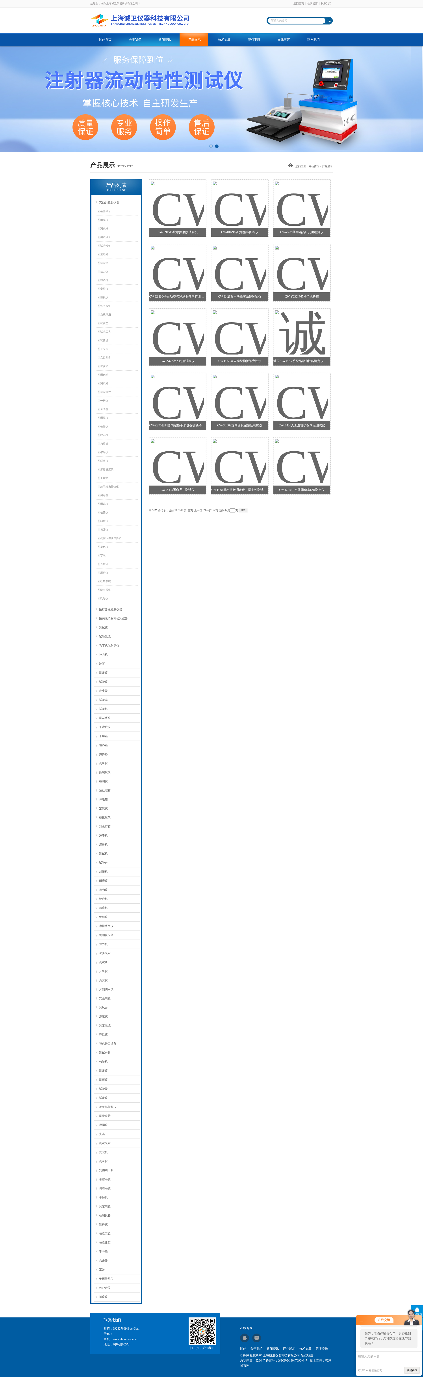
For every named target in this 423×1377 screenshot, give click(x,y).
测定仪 (103, 672)
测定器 (104, 495)
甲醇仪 (103, 917)
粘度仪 (104, 521)
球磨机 (103, 908)
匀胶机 (103, 1061)
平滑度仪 (105, 727)
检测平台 (105, 211)
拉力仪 (104, 271)
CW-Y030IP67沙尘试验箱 (302, 296)
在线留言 (312, 3)
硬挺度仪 (105, 817)
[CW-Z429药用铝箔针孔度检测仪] (301, 198)
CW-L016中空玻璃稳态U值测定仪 (302, 490)
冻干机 (103, 835)
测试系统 (105, 718)
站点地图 (307, 1355)
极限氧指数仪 (107, 1107)
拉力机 (103, 654)
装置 (102, 663)
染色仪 (104, 546)
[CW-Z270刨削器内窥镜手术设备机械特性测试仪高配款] (177, 391)
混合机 (103, 898)
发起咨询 (412, 1370)
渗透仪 (103, 1016)
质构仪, (103, 889)
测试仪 (103, 627)
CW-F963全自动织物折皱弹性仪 (239, 361)
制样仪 (103, 1224)
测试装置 (105, 1143)
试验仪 (103, 681)
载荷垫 (104, 323)
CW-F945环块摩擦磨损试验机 (178, 232)
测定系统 (105, 1025)
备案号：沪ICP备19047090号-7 (286, 1360)
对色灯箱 (105, 826)
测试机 (103, 853)
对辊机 (103, 871)
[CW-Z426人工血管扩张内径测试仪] (301, 391)
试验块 (104, 366)
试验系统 (105, 636)
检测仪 (103, 781)
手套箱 (103, 1251)
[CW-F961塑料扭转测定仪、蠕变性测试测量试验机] (239, 456)
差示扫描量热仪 (109, 486)
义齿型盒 (105, 357)
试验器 (103, 1088)
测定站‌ (104, 374)
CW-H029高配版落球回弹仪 (239, 232)
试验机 (103, 709)
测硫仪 (104, 219)
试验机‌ (104, 340)
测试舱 (103, 962)
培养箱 (103, 745)
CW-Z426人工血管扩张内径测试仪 (302, 425)
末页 (215, 510)
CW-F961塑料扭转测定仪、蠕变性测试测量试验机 (239, 490)
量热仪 (104, 288)
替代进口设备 (107, 1043)
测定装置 (105, 1206)
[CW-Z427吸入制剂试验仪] (177, 327)
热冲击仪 (105, 1287)
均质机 (104, 443)
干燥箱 (103, 736)
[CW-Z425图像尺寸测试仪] (177, 456)
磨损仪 (104, 297)
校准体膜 (105, 1242)
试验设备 (105, 245)
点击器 (103, 1260)
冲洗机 (104, 280)
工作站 (104, 478)
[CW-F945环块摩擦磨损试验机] (177, 198)
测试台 (103, 1007)
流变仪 (103, 980)
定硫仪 (103, 808)
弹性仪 (103, 1034)
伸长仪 (104, 400)
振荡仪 (104, 529)
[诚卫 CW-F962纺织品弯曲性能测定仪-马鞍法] (301, 327)
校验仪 (104, 512)
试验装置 (105, 953)
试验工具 (105, 331)
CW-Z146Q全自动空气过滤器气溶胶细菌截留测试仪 (177, 296)
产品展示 (194, 39)
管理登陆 (321, 1348)
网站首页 (105, 39)
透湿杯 (104, 254)
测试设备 (105, 237)
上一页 (198, 510)
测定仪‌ (103, 1070)
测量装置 (105, 1116)
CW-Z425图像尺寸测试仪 (178, 490)
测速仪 (103, 1161)
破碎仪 (104, 452)
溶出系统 (105, 589)
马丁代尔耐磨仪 (109, 645)
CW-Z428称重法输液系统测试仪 (239, 296)
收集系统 (105, 581)
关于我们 (135, 39)
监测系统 (105, 306)
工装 (102, 1269)
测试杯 (104, 228)
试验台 (103, 862)
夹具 (102, 1134)
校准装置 (105, 1233)
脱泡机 (104, 435)
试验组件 (105, 392)
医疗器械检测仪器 (110, 609)
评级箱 (103, 799)
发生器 (103, 690)
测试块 (104, 503)
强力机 (103, 944)
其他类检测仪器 (109, 202)
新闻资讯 (165, 39)
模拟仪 (103, 1125)
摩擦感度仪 (106, 469)
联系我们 (326, 3)
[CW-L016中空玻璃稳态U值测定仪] (301, 456)
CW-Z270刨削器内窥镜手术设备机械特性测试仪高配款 (177, 425)
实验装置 (105, 998)
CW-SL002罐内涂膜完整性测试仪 (239, 425)
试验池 (104, 263)
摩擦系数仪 (106, 926)
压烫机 (103, 844)
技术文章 (224, 39)
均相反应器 (106, 935)
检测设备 (105, 1215)
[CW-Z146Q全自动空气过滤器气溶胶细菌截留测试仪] (177, 263)
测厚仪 (104, 417)
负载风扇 (105, 314)
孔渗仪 (104, 598)
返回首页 (298, 3)
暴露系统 (105, 1179)
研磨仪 (104, 460)
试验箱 (103, 700)
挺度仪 (103, 1296)
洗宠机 (103, 1152)
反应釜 (104, 349)
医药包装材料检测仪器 (113, 618)
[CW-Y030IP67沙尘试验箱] (301, 263)
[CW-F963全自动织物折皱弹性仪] (239, 327)
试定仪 (103, 1097)
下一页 (208, 510)
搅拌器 (103, 754)
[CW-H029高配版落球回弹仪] (239, 198)
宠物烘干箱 (106, 1170)
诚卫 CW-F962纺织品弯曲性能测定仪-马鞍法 (301, 361)
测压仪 (103, 1079)
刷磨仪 (104, 572)
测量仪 (103, 763)
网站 (243, 1348)
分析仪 (103, 971)
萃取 (103, 555)
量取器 (104, 409)
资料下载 (254, 39)
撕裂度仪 (105, 772)
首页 (190, 510)
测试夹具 (105, 1052)
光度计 (104, 564)
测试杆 (104, 383)
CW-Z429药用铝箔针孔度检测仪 (301, 232)
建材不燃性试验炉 (110, 538)
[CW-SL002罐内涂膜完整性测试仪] (239, 391)
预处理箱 (105, 790)
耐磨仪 (103, 880)
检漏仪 (104, 426)
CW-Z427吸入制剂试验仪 (178, 361)
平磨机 (103, 1197)
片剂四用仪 (106, 989)
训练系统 (105, 1188)
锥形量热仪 (106, 1278)
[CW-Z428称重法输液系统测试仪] (239, 263)
